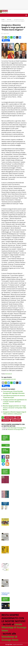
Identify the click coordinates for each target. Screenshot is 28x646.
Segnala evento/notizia (18, 644)
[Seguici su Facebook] (3, 457)
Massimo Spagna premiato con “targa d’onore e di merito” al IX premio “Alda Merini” (14, 407)
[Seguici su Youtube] (7, 461)
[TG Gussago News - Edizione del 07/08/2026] (5, 606)
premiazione (6, 420)
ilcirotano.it (8, 374)
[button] (26, 15)
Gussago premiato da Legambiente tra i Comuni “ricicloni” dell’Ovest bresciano (15, 401)
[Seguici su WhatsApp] (3, 461)
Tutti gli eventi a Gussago (5, 593)
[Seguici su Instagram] (7, 457)
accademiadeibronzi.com (8, 379)
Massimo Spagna (9, 417)
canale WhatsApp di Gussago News (16, 428)
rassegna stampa (16, 420)
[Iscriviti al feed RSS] (7, 465)
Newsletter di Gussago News (15, 429)
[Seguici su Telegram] (3, 465)
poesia (18, 417)
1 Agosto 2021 (6, 33)
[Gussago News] (4, 12)
